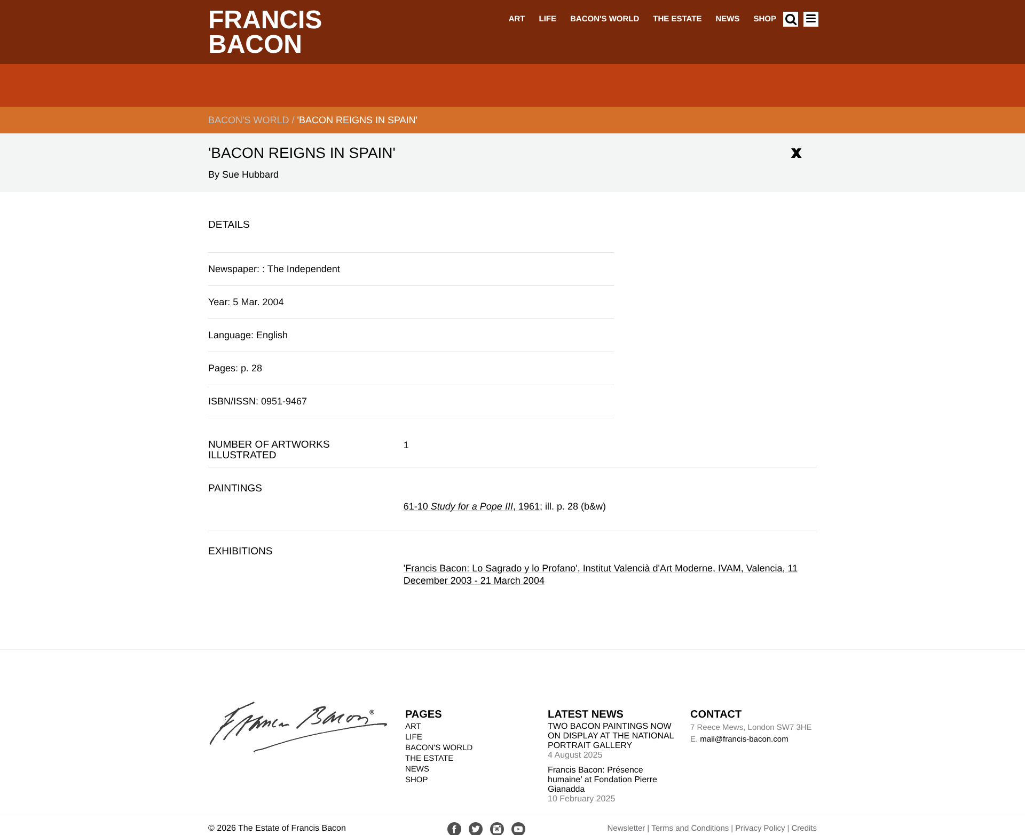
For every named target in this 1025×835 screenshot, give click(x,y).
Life (547, 18)
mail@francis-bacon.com (744, 739)
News (727, 18)
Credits (804, 828)
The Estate (677, 18)
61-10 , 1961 (472, 506)
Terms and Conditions (690, 828)
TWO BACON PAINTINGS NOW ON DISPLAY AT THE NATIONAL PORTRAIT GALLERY (611, 736)
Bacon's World (604, 18)
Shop (764, 18)
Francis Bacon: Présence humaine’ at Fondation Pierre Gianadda (602, 780)
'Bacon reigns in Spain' (357, 120)
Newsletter (626, 828)
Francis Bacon (265, 32)
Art (517, 18)
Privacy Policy (760, 828)
